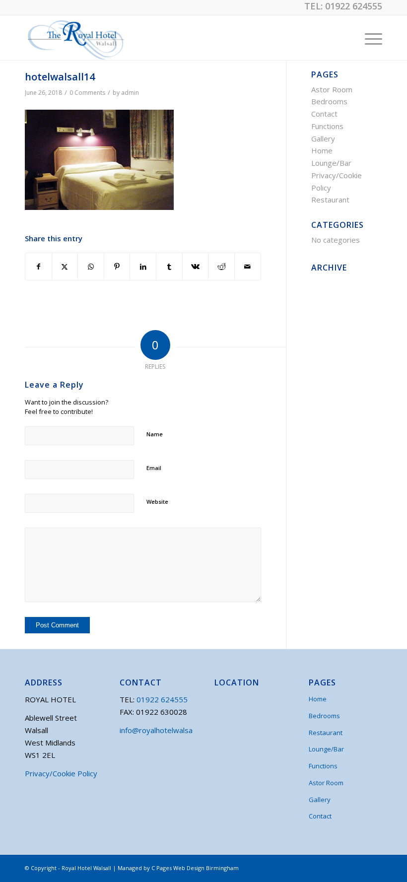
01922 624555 (353, 6)
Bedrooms (329, 101)
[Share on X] (65, 266)
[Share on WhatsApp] (91, 266)
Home (322, 150)
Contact (324, 114)
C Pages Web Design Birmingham (195, 868)
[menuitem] (368, 37)
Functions (327, 126)
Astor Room (331, 89)
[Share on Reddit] (221, 266)
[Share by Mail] (248, 266)
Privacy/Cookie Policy (61, 773)
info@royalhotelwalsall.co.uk (167, 730)
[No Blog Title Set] (74, 37)
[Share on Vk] (195, 266)
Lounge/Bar (331, 163)
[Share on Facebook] (38, 266)
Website (157, 501)
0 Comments (87, 92)
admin (130, 92)
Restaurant (330, 199)
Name (154, 434)
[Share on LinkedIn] (143, 266)
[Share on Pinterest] (117, 266)
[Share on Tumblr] (169, 266)
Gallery (323, 138)
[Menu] (368, 37)
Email (153, 468)
